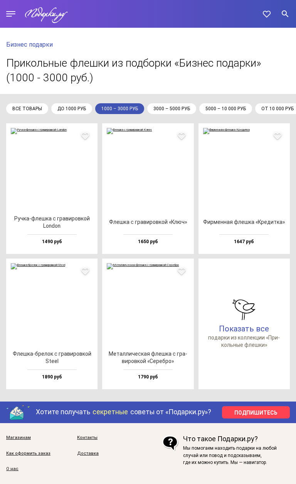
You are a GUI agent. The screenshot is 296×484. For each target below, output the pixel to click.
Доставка (88, 453)
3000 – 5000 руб (171, 108)
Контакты (87, 437)
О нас (12, 469)
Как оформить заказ (28, 453)
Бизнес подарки (29, 44)
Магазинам (18, 437)
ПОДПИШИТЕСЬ (256, 413)
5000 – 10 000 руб (225, 108)
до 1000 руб (71, 108)
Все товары (27, 108)
